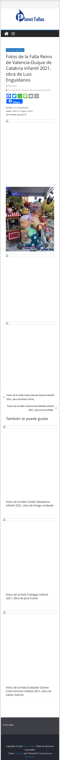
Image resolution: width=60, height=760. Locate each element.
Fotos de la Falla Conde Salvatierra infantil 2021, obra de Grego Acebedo (30, 503)
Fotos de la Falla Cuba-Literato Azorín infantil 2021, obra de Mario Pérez (30, 397)
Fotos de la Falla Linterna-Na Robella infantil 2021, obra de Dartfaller (30, 408)
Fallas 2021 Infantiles (15, 50)
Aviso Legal (8, 724)
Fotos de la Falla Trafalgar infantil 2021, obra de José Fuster (27, 596)
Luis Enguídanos (14, 90)
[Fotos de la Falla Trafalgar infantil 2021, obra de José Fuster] (30, 520)
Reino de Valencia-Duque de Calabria (36, 90)
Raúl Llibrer (12, 86)
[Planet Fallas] (6, 33)
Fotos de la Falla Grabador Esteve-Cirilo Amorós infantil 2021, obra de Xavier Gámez (28, 691)
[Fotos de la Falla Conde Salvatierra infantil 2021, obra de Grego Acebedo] (30, 427)
